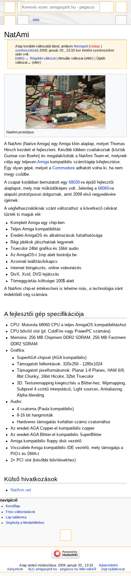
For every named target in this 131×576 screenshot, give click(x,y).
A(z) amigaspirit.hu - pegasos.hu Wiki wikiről (62, 569)
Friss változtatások (20, 512)
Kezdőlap (13, 506)
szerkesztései (26, 50)
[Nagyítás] (122, 131)
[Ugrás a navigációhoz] (9, 7)
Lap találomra (16, 517)
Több (36, 20)
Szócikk (9, 21)
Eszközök (121, 21)
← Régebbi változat (40, 58)
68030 (74, 182)
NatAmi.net (20, 490)
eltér (20, 58)
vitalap (95, 46)
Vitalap (23, 21)
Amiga (43, 162)
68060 (103, 188)
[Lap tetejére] (65, 535)
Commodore (63, 168)
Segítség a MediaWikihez (25, 522)
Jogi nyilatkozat (113, 569)
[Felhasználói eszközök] (121, 7)
